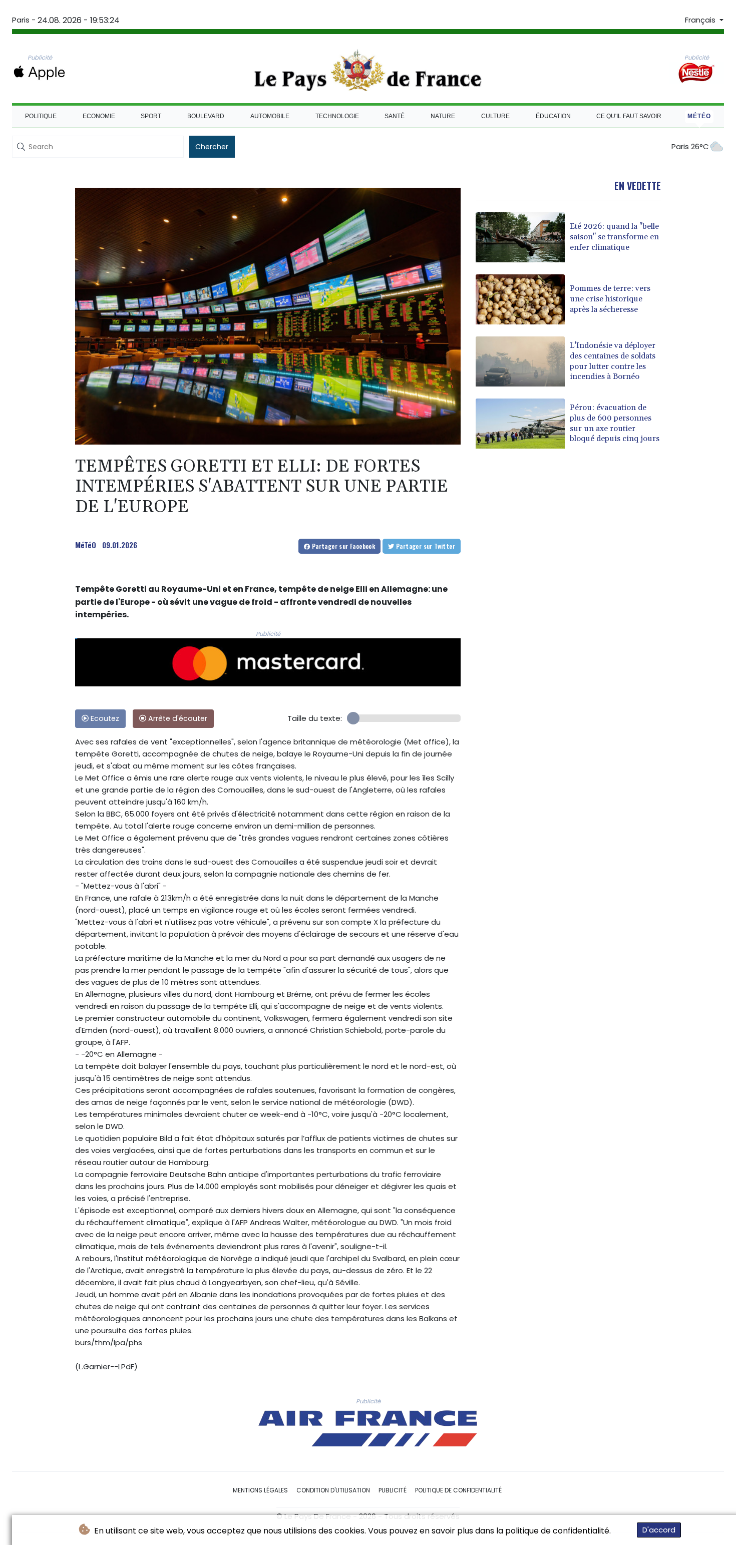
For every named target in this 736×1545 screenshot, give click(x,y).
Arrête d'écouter (176, 718)
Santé (395, 116)
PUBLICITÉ (393, 1490)
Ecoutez (104, 718)
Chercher (211, 147)
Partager (342, 546)
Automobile (269, 116)
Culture (495, 116)
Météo (699, 116)
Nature (443, 116)
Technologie (337, 116)
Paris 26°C (690, 146)
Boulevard (205, 116)
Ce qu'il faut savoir (628, 116)
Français (701, 20)
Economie (99, 116)
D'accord (658, 1529)
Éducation (553, 116)
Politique (41, 116)
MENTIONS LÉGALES (260, 1490)
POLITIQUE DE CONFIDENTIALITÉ (458, 1490)
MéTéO (85, 544)
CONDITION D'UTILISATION (333, 1490)
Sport (151, 116)
